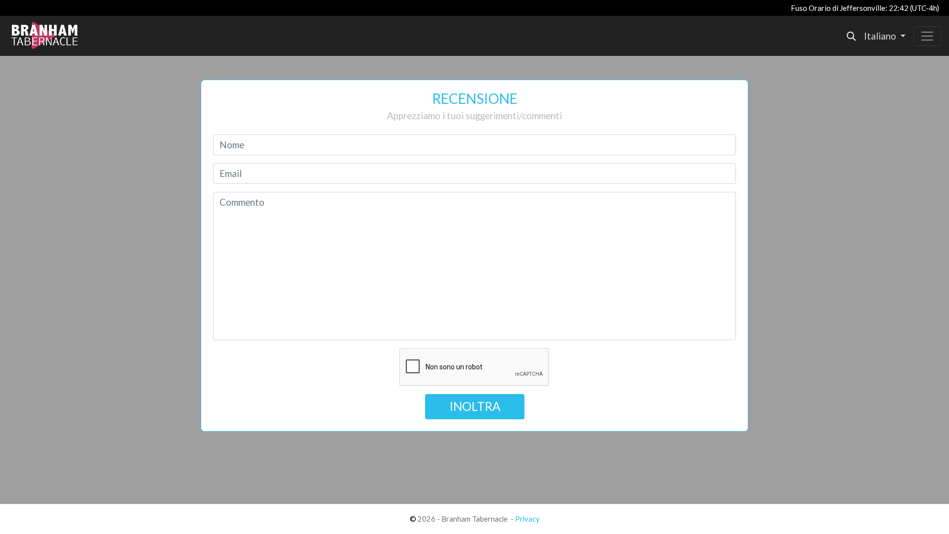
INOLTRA (474, 406)
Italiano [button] (881, 36)
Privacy (527, 519)
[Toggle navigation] (927, 36)
